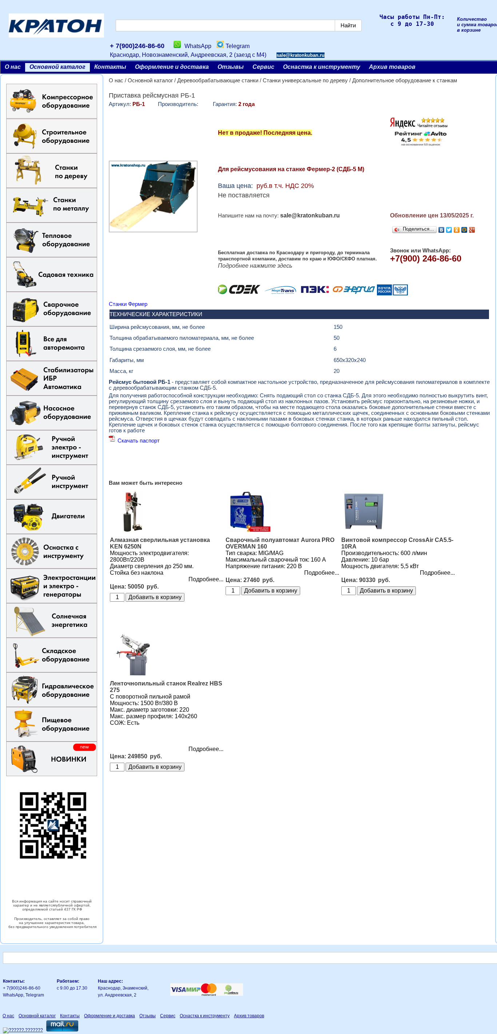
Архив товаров (392, 67)
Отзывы (231, 67)
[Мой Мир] (464, 230)
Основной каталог (57, 67)
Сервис (263, 67)
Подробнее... (205, 579)
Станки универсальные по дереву (305, 80)
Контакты (110, 67)
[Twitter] (449, 230)
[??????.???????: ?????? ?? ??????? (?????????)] (23, 1030)
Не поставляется (244, 195)
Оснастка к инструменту (321, 67)
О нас (13, 67)
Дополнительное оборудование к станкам (404, 80)
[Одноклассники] (457, 230)
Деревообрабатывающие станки (217, 80)
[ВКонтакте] (441, 230)
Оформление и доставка (172, 67)
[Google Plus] (472, 230)
